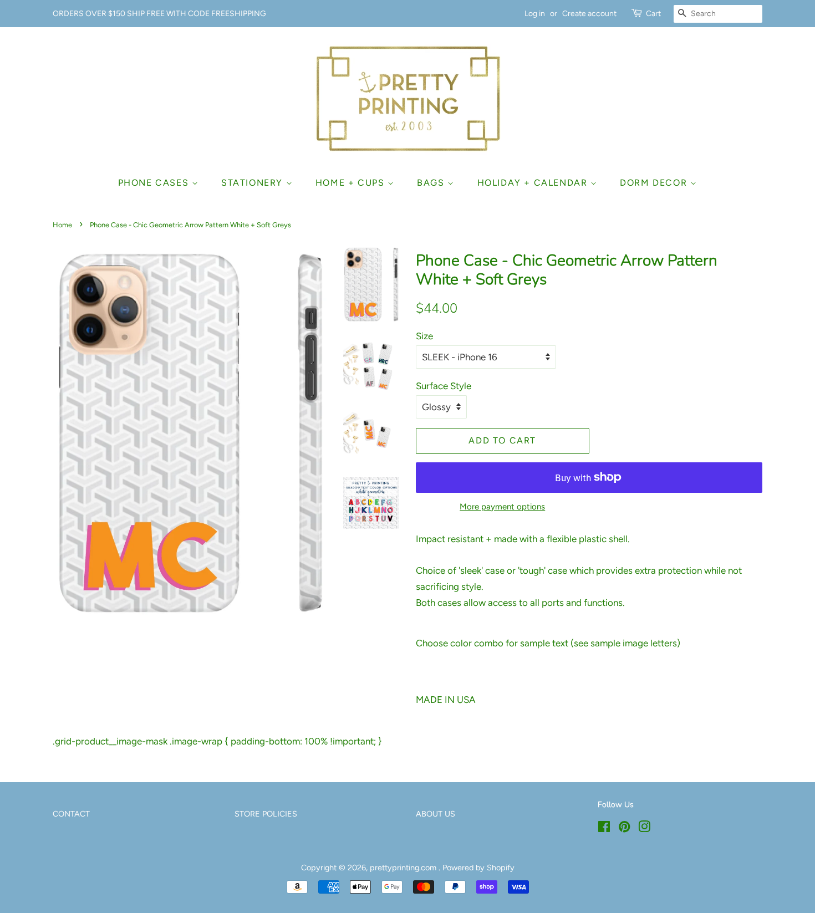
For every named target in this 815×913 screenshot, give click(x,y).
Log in (534, 13)
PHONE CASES (155, 182)
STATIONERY (253, 182)
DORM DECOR (655, 182)
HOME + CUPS (351, 182)
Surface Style (443, 385)
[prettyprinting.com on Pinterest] (624, 829)
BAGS (432, 182)
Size (424, 335)
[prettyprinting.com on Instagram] (644, 829)
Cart (653, 13)
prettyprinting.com (404, 868)
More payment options (502, 507)
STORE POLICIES (266, 814)
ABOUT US (435, 814)
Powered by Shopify (478, 868)
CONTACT (71, 814)
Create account (589, 13)
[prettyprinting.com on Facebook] (604, 829)
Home (62, 225)
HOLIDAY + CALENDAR (533, 182)
